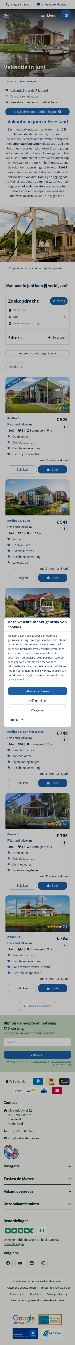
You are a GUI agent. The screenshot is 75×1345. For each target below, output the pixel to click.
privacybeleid (16, 679)
